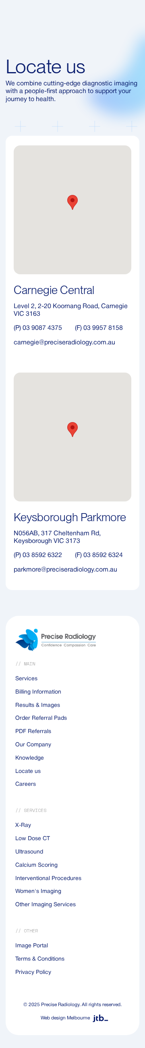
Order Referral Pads (41, 718)
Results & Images (37, 705)
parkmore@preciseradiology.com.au (65, 570)
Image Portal (31, 946)
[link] (72, 1018)
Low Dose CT (32, 838)
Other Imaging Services (45, 904)
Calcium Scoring (36, 865)
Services (26, 678)
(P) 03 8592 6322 (38, 555)
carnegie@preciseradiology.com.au (64, 343)
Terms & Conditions (39, 959)
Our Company (33, 745)
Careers (25, 784)
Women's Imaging (38, 891)
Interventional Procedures (48, 878)
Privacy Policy (33, 972)
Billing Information (38, 692)
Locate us (28, 771)
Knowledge (29, 758)
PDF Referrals (33, 731)
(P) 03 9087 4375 (38, 328)
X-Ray (23, 825)
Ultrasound (29, 852)
